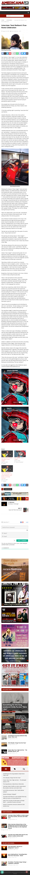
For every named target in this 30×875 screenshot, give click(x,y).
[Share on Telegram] (22, 53)
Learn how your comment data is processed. (14, 544)
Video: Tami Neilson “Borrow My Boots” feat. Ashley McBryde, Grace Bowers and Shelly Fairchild (6, 475)
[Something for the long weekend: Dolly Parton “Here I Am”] (15, 702)
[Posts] (5, 769)
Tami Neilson (8, 489)
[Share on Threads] (27, 53)
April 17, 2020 (11, 857)
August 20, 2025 (6, 31)
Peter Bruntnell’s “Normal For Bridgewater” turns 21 (15, 847)
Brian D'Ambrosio (14, 31)
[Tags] (14, 769)
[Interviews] (4, 817)
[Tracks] (4, 863)
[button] (28, 12)
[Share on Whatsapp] (17, 53)
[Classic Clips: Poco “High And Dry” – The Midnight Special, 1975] (4, 751)
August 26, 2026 (5, 829)
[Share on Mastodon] (20, 53)
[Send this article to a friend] (12, 53)
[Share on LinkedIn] (7, 53)
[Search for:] (15, 15)
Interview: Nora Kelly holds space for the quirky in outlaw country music (18, 835)
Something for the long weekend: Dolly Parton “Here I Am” (15, 707)
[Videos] (4, 856)
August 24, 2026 (12, 837)
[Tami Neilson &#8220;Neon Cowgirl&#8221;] (20, 454)
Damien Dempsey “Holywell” (9, 794)
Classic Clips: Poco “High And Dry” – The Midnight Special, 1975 (21, 717)
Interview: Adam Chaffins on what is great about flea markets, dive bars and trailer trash (21, 726)
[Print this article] (15, 53)
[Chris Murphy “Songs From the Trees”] (4, 744)
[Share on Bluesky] (24, 53)
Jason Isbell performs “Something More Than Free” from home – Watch (17, 855)
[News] (4, 848)
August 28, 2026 (10, 711)
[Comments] (23, 769)
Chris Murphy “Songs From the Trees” (7, 717)
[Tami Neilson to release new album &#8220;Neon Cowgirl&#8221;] (7, 454)
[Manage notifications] (27, 872)
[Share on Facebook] (2, 53)
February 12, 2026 (12, 865)
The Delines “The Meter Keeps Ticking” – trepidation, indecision (17, 862)
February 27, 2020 (12, 849)
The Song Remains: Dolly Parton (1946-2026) (7, 727)
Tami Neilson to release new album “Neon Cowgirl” (6, 459)
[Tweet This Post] (5, 53)
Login (27, 522)
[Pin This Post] (10, 53)
